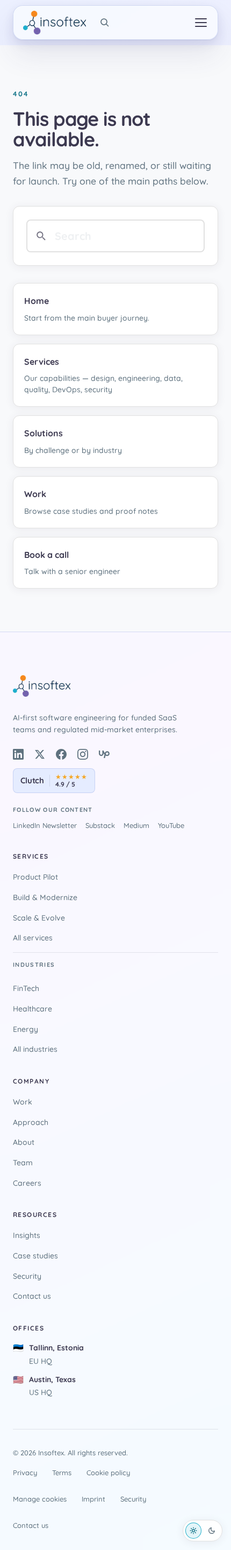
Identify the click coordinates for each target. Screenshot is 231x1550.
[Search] (105, 23)
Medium (136, 825)
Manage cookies (40, 1499)
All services (33, 938)
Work (22, 1102)
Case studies (35, 1256)
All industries (35, 1049)
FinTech (26, 988)
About (23, 1142)
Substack (100, 825)
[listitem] (18, 754)
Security (27, 1276)
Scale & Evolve (39, 918)
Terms (61, 1472)
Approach (30, 1122)
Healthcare (32, 1009)
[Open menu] (201, 22)
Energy (25, 1029)
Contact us (32, 1296)
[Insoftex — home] (54, 22)
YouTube (171, 825)
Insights (26, 1235)
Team (23, 1162)
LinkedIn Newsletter (45, 825)
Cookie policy (108, 1472)
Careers (27, 1183)
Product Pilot (35, 877)
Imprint (93, 1499)
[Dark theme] (212, 1531)
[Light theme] (193, 1531)
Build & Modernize (45, 897)
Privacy (25, 1472)
